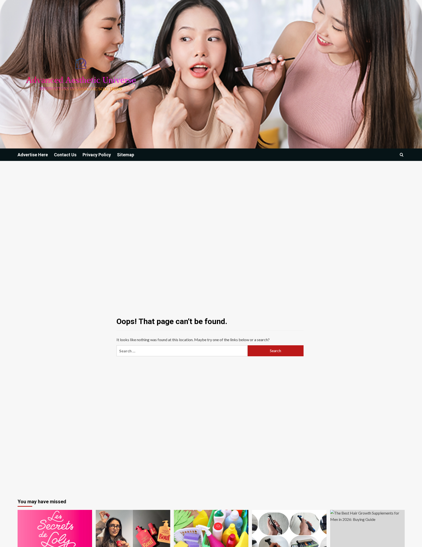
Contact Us (65, 154)
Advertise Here (33, 154)
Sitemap (125, 154)
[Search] (402, 154)
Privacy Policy (97, 154)
